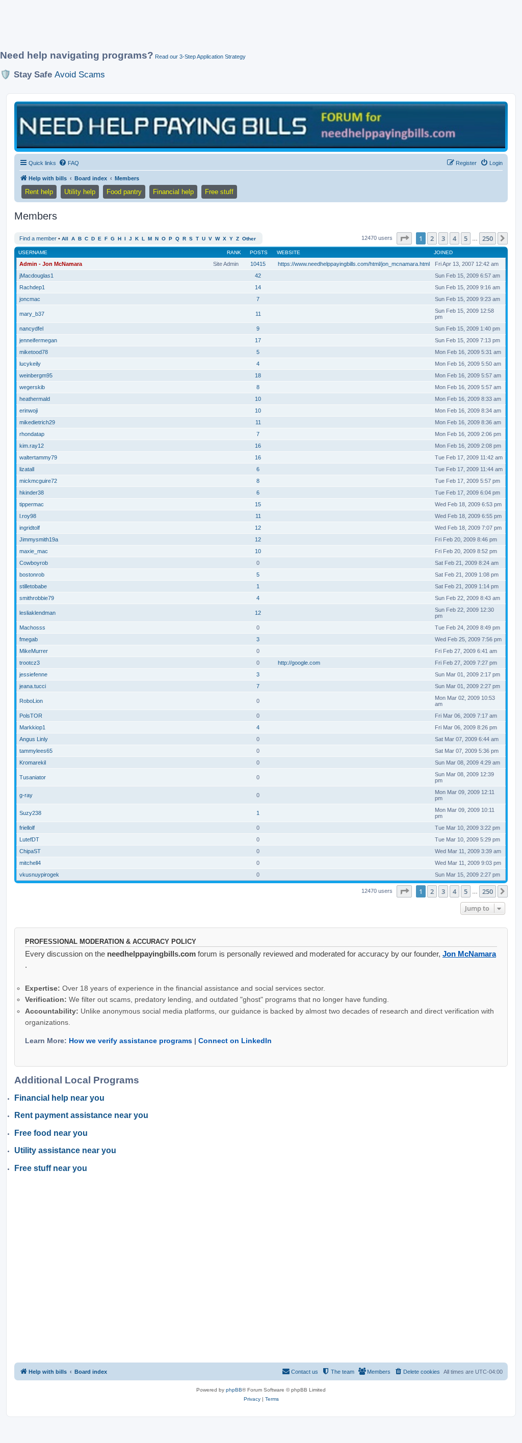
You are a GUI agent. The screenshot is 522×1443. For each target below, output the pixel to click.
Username (32, 252)
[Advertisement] (247, 29)
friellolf (27, 828)
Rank (234, 252)
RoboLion (31, 701)
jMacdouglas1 (36, 276)
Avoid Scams (80, 74)
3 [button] (443, 238)
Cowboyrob (33, 563)
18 (258, 375)
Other (249, 238)
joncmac (29, 299)
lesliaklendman (37, 613)
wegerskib (32, 387)
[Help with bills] (261, 126)
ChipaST (30, 851)
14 (258, 287)
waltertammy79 (38, 457)
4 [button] (454, 238)
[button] (404, 238)
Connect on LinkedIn (235, 1041)
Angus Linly (33, 739)
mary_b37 (31, 314)
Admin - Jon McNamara (50, 264)
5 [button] (465, 238)
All (65, 238)
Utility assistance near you (65, 1150)
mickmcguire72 (38, 481)
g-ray (26, 795)
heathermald (34, 399)
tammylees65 (36, 751)
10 (258, 399)
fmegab (28, 639)
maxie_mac (33, 551)
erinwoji (28, 410)
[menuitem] (69, 163)
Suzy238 (30, 813)
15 (258, 504)
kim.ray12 (31, 446)
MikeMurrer (33, 651)
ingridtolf (29, 528)
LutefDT (29, 839)
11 (258, 314)
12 (258, 528)
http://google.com (299, 663)
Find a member (38, 238)
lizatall (26, 469)
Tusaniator (32, 777)
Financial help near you (59, 1098)
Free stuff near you (50, 1168)
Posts (259, 252)
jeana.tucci (32, 686)
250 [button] (487, 238)
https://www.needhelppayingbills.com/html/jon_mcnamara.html (354, 264)
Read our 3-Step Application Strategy (200, 56)
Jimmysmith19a (38, 539)
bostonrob (31, 574)
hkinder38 (31, 492)
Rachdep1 (32, 287)
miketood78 (33, 352)
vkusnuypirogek (39, 875)
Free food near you (51, 1133)
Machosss (32, 627)
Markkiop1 (32, 727)
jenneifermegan (38, 340)
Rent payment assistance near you (81, 1115)
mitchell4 (30, 863)
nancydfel (31, 328)
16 (258, 446)
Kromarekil (32, 762)
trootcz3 (29, 663)
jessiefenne (33, 674)
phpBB (234, 1390)
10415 (258, 264)
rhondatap (31, 434)
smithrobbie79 (36, 598)
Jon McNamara (469, 953)
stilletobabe (33, 586)
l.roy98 (27, 516)
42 (258, 276)
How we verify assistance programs (130, 1041)
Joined (443, 252)
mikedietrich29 (37, 422)
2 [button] (432, 238)
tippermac (31, 504)
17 (258, 340)
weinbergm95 (36, 375)
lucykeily (30, 364)
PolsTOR (30, 716)
